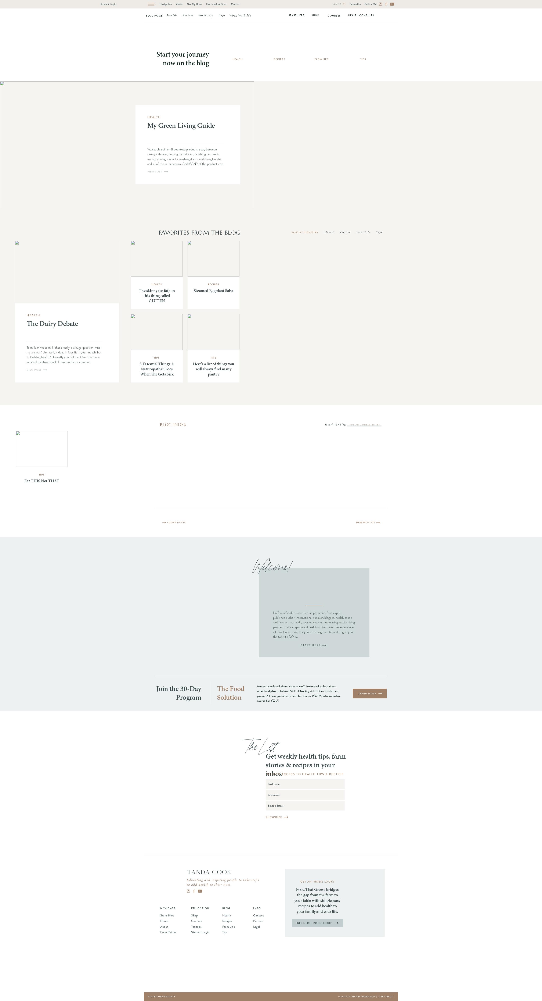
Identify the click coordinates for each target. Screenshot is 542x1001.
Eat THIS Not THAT (41, 481)
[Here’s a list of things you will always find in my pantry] (213, 332)
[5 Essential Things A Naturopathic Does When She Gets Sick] (157, 332)
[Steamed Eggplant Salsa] (213, 259)
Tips (157, 357)
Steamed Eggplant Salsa (213, 291)
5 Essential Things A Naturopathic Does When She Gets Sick (157, 369)
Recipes (213, 284)
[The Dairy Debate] (67, 272)
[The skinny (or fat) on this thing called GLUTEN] (157, 259)
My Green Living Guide (181, 126)
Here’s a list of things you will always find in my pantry (213, 369)
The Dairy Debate (52, 324)
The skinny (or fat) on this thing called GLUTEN (157, 296)
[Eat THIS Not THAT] (42, 449)
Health (154, 117)
